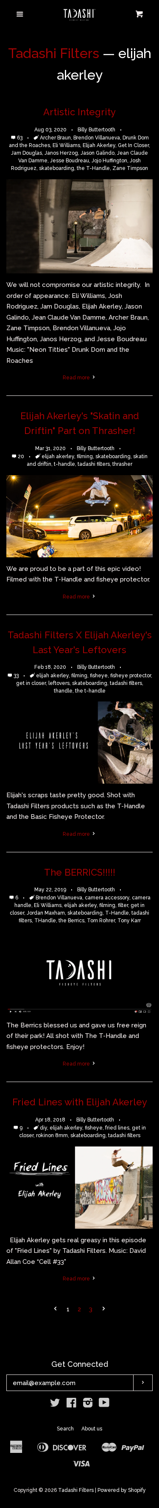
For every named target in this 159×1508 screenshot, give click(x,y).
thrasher (122, 464)
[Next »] (103, 1309)
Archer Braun (55, 138)
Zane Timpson (130, 168)
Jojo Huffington (109, 161)
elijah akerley (58, 456)
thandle (63, 691)
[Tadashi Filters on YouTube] (104, 1404)
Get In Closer (133, 145)
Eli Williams (66, 145)
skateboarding (56, 168)
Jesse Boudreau (69, 161)
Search (65, 1429)
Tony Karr (129, 921)
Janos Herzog (61, 153)
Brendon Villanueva (96, 138)
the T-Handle (93, 168)
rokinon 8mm (52, 1135)
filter (123, 905)
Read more (77, 378)
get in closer (31, 683)
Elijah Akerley (99, 145)
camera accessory (107, 898)
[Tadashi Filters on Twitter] (55, 1404)
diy (43, 1128)
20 (21, 456)
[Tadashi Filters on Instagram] (88, 1404)
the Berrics (71, 921)
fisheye (99, 676)
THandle (45, 921)
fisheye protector (130, 676)
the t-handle (90, 691)
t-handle (64, 464)
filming (85, 456)
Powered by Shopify (122, 1490)
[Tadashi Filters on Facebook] (71, 1404)
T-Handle (117, 913)
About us (91, 1429)
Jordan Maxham (46, 913)
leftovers (59, 683)
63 (20, 138)
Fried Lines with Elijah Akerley (79, 1101)
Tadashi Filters (53, 53)
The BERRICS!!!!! (79, 872)
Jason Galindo (97, 153)
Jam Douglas (26, 153)
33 (17, 676)
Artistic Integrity (79, 111)
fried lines (117, 1128)
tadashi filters (94, 464)
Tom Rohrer (101, 921)
